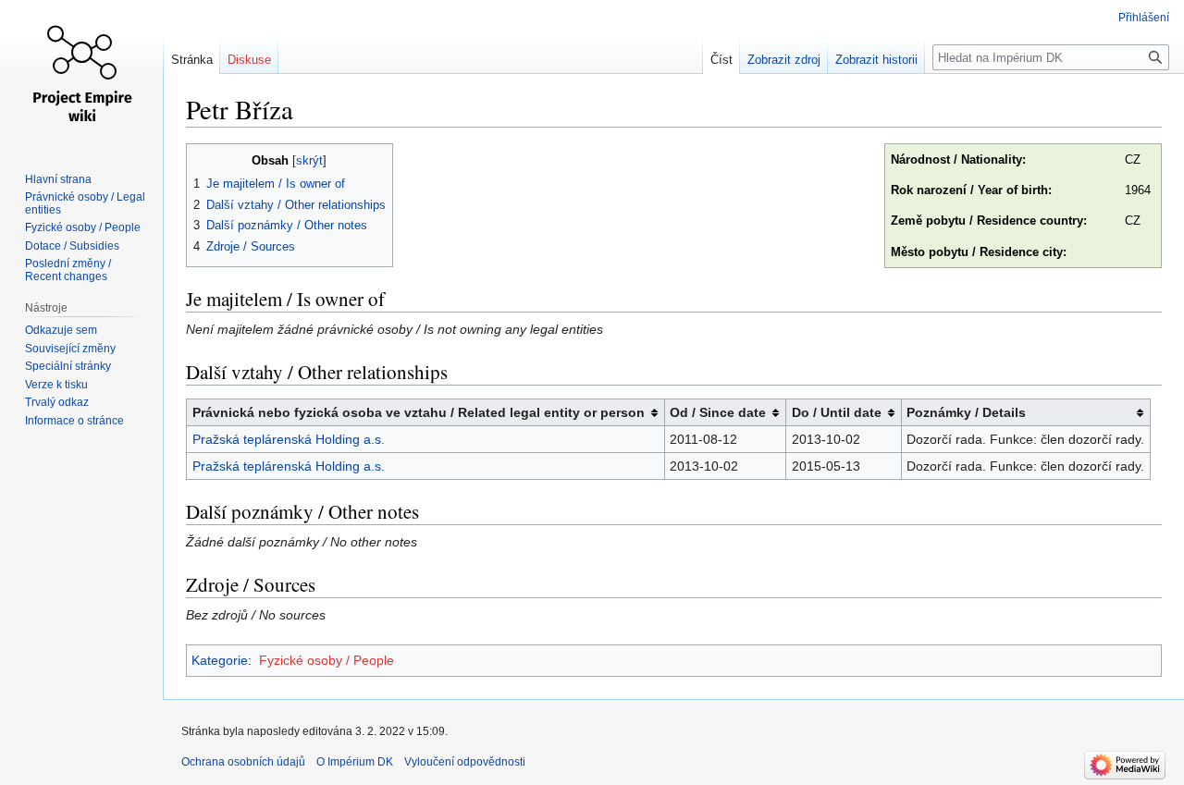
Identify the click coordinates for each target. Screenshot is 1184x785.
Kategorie (219, 660)
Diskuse (249, 60)
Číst (721, 60)
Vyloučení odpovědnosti (464, 761)
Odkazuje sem (61, 330)
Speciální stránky (68, 366)
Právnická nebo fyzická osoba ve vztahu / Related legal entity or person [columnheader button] (418, 412)
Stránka (192, 60)
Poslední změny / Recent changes (68, 270)
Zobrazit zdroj (783, 60)
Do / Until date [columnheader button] (837, 412)
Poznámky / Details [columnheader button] (966, 412)
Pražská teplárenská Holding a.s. (288, 439)
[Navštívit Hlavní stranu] (81, 74)
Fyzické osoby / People (326, 660)
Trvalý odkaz (57, 402)
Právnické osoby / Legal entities (85, 203)
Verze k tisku (56, 384)
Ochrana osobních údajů (243, 761)
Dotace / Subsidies (72, 245)
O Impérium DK (354, 761)
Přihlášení (1143, 17)
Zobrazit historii (876, 60)
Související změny (70, 348)
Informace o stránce (74, 420)
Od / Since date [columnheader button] (718, 412)
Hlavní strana (58, 179)
